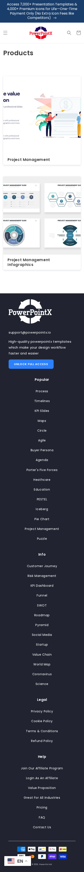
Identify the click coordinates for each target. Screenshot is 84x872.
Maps (42, 421)
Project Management (29, 159)
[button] (5, 33)
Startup (42, 644)
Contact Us (42, 827)
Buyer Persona (42, 450)
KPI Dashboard (42, 585)
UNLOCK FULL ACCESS (31, 364)
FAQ (42, 817)
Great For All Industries (42, 797)
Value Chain (42, 654)
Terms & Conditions (42, 731)
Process (42, 391)
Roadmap (42, 615)
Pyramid (41, 625)
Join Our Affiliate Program (42, 768)
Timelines (42, 401)
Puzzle (42, 538)
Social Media (42, 635)
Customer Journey (42, 566)
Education (42, 489)
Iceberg (42, 509)
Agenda (42, 460)
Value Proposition (42, 788)
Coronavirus (42, 674)
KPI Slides (42, 411)
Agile (42, 440)
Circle (42, 430)
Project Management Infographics (29, 262)
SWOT (42, 605)
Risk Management (42, 576)
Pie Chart (41, 519)
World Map (41, 664)
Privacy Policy (42, 711)
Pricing (42, 807)
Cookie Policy (42, 721)
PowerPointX (45, 864)
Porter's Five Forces (42, 470)
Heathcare (41, 480)
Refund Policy (42, 741)
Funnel (42, 595)
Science (42, 684)
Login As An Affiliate (42, 778)
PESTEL (42, 499)
